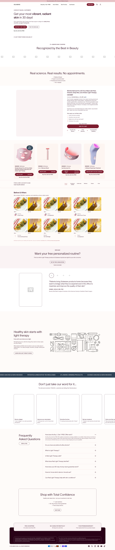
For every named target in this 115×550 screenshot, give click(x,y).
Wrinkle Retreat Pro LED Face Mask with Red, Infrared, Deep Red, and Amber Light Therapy (23, 169)
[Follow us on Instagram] (95, 546)
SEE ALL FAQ (24, 443)
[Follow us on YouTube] (101, 546)
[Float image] (75, 342)
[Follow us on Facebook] (89, 546)
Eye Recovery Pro (66, 168)
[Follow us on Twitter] (92, 546)
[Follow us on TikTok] (104, 546)
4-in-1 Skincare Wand (43, 168)
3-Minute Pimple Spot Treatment (93, 168)
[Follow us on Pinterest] (98, 546)
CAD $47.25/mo (75, 97)
